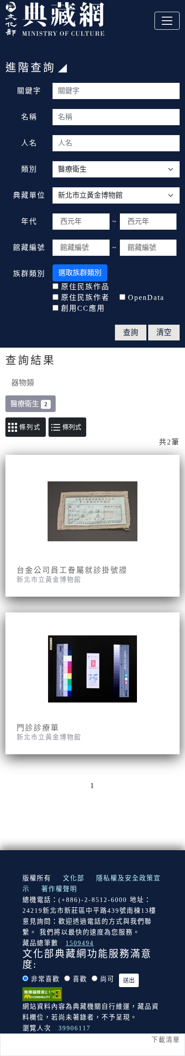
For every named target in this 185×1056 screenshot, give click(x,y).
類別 (29, 169)
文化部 (73, 878)
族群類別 (29, 273)
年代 (29, 221)
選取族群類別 (79, 272)
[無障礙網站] (42, 993)
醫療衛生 (28, 404)
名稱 (29, 117)
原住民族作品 (85, 286)
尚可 (107, 979)
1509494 (80, 943)
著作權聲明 (59, 889)
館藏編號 (29, 247)
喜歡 (80, 979)
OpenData (146, 297)
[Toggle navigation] (167, 21)
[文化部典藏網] (54, 17)
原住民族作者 (85, 297)
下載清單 (165, 1039)
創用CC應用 (83, 308)
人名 (29, 143)
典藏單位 (29, 195)
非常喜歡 (45, 979)
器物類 (22, 383)
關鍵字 (29, 91)
